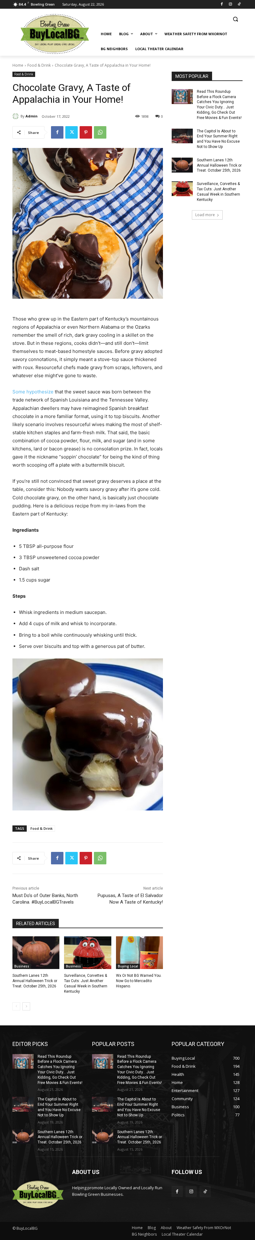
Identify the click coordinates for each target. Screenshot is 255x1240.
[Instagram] (230, 4)
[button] (235, 19)
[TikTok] (239, 4)
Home (17, 65)
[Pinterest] (86, 132)
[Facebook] (221, 4)
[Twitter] (71, 132)
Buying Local (128, 966)
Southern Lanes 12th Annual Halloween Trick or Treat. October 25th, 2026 (34, 980)
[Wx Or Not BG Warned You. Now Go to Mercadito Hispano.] (139, 952)
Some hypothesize (32, 392)
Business (21, 966)
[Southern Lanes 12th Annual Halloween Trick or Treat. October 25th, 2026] (35, 952)
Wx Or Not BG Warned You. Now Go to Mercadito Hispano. (139, 980)
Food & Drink (39, 65)
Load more (205, 214)
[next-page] (26, 1006)
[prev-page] (16, 1006)
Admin (32, 116)
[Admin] (16, 116)
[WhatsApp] (100, 132)
